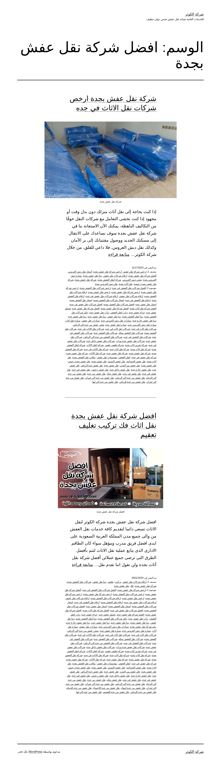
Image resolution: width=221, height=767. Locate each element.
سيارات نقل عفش (91, 320)
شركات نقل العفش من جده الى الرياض (103, 337)
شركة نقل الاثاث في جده (96, 349)
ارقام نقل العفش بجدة (112, 602)
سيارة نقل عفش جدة (116, 325)
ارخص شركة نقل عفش (134, 271)
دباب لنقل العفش (119, 312)
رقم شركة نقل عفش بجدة (143, 626)
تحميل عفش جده (107, 614)
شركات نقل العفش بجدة (79, 582)
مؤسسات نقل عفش (107, 357)
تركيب (118, 582)
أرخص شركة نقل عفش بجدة (107, 271)
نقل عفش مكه (114, 373)
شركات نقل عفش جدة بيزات (130, 341)
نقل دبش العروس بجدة (106, 284)
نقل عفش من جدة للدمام (79, 688)
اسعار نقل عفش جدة (146, 304)
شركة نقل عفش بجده (145, 586)
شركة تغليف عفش (114, 345)
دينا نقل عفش (114, 316)
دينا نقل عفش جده (77, 316)
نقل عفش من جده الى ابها (105, 382)
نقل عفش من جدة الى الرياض (130, 378)
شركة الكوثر (194, 14)
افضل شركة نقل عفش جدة (86, 308)
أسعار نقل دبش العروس (80, 271)
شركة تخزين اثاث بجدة (136, 345)
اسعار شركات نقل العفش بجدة (109, 300)
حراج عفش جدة (137, 312)
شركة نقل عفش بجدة (85, 280)
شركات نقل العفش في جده (137, 337)
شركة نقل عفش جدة (117, 353)
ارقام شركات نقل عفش (115, 275)
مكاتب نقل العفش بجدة (84, 357)
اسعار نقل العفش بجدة (81, 300)
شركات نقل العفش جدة (105, 333)
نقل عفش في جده (132, 373)
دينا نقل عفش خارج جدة (144, 320)
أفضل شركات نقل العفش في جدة (129, 288)
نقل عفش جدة (111, 365)
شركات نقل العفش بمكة (131, 333)
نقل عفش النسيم (116, 361)
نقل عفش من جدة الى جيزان (99, 378)
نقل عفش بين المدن (130, 365)
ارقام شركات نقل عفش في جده (102, 296)
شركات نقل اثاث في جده (117, 329)
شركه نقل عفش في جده (144, 357)
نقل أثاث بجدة (125, 284)
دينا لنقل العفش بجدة (132, 316)
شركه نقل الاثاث (97, 353)
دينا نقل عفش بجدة (92, 275)
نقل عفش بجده (148, 365)
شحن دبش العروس (132, 280)
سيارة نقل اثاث (72, 320)
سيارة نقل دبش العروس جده (142, 325)
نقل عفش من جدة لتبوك (133, 688)
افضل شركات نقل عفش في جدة (86, 304)
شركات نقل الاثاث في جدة (91, 329)
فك (132, 586)
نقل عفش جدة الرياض (92, 365)
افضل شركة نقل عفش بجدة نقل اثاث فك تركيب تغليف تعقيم (113, 425)
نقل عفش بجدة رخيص (79, 361)
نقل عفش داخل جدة (120, 369)
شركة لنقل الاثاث (95, 345)
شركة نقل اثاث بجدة (140, 349)
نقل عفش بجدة (99, 361)
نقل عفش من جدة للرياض (132, 382)
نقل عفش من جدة (96, 373)
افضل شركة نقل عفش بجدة (115, 308)
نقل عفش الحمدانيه (136, 361)
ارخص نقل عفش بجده (99, 292)
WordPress (35, 751)
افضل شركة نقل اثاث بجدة (143, 308)
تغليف (111, 582)
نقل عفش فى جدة (81, 369)
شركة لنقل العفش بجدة (109, 280)
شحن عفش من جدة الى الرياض (88, 325)
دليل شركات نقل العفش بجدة (112, 618)
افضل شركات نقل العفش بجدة (119, 304)
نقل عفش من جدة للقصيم (116, 692)
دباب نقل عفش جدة (99, 312)
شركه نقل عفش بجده (77, 353)
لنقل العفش (124, 357)
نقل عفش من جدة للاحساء (106, 688)
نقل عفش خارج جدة (141, 369)
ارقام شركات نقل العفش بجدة (106, 598)
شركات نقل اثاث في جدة (144, 329)
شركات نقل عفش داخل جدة (101, 341)
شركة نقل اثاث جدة (119, 349)
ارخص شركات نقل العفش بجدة (95, 288)
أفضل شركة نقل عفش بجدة (142, 275)
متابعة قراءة (118, 254)
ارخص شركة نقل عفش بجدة (97, 594)
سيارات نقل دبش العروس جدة (116, 320)
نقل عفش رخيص (99, 369)
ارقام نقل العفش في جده (137, 300)
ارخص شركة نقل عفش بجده (126, 292)
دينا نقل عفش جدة (97, 316)
